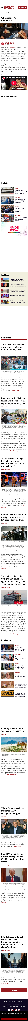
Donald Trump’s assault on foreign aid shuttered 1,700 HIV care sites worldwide (13, 517)
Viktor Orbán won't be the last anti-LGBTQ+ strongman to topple (13, 811)
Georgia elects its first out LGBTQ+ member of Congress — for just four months (20, 202)
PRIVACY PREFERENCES (7, 1006)
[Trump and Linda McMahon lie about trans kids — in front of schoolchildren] (7, 666)
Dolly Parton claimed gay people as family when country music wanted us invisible (21, 686)
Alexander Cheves (5, 406)
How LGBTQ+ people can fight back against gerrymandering (21, 220)
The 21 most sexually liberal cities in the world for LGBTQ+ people (18, 302)
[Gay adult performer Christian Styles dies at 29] (7, 657)
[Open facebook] (9, 1010)
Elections (17, 197)
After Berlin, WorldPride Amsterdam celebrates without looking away (12, 347)
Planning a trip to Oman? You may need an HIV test (12, 730)
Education (17, 691)
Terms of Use (5, 1014)
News (16, 188)
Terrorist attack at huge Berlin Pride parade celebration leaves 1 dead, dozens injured (13, 462)
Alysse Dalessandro (5, 353)
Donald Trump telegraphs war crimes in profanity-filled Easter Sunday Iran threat (13, 858)
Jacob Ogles (4, 523)
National (17, 206)
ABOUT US (11, 1001)
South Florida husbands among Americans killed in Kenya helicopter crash (17, 280)
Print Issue (18, 215)
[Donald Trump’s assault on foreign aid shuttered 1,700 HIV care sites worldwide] (14, 533)
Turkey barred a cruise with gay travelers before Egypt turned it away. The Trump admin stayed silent (13, 580)
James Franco (12, 47)
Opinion (17, 682)
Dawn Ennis (4, 734)
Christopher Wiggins (6, 469)
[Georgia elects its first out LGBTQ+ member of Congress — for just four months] (7, 200)
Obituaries (18, 654)
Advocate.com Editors (10, 42)
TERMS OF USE (16, 1006)
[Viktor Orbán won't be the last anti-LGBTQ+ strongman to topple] (14, 826)
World (7, 13)
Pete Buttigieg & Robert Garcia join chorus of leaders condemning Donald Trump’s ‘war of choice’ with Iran (12, 942)
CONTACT (6, 1001)
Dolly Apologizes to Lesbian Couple (17, 296)
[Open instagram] (19, 1010)
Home (2, 13)
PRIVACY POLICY (18, 1004)
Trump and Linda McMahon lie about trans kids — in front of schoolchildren (20, 668)
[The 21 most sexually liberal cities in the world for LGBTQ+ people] (5, 301)
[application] (14, 229)
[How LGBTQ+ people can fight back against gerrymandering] (7, 218)
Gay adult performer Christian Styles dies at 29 (21, 658)
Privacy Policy (23, 1013)
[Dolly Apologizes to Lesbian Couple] (5, 296)
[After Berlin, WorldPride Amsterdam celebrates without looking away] (14, 363)
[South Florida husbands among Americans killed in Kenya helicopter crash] (5, 280)
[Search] (16, 7)
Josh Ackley (4, 816)
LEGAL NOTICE (22, 1006)
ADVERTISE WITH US (10, 1004)
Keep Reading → (15, 390)
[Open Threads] (15, 1010)
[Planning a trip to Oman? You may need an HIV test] (14, 744)
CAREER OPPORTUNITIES (19, 1001)
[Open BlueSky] (12, 1010)
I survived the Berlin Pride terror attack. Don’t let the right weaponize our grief (13, 401)
